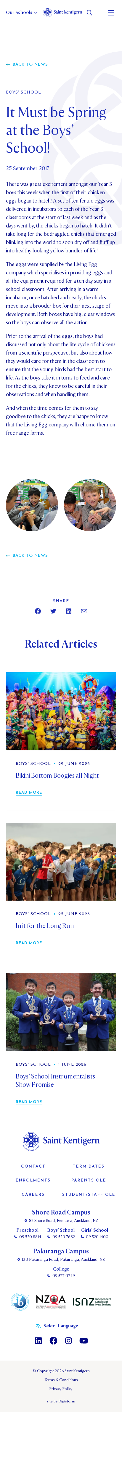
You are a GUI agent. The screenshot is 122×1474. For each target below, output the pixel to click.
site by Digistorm (61, 1401)
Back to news (30, 64)
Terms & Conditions (61, 1379)
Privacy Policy (61, 1388)
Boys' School (23, 93)
